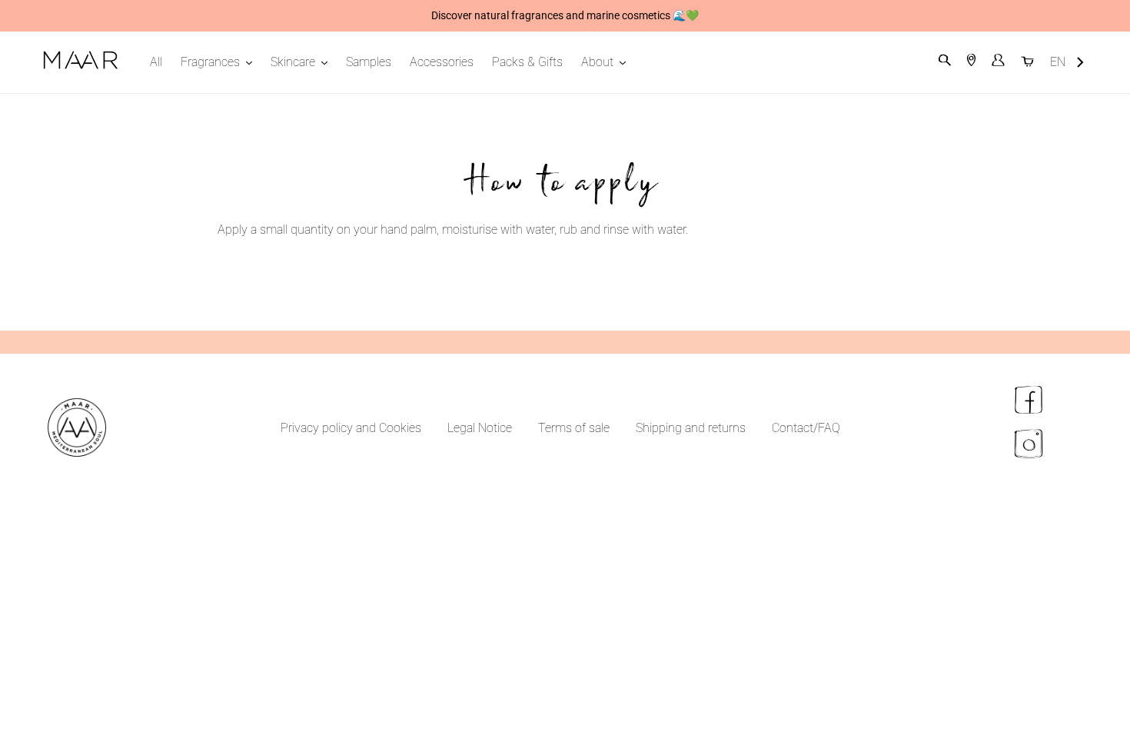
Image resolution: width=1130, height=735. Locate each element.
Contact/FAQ (806, 428)
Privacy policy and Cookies (351, 428)
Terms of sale (574, 428)
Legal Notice (479, 428)
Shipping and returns (691, 428)
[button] (1067, 62)
